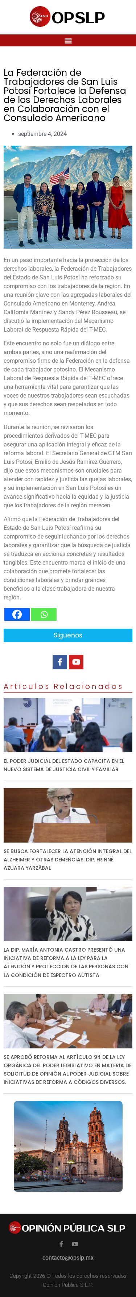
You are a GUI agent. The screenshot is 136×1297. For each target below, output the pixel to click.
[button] (68, 40)
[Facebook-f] (60, 662)
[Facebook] (17, 614)
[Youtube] (76, 662)
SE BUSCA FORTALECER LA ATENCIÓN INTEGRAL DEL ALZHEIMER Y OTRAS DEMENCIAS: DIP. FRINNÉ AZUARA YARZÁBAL (68, 860)
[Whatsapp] (44, 614)
